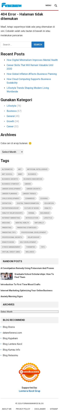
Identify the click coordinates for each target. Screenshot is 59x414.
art (19, 169)
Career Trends (29, 194)
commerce (29, 198)
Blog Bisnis (9, 327)
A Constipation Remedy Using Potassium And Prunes (27, 268)
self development (28, 242)
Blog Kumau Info (11, 349)
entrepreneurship (10, 208)
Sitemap (54, 409)
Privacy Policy (23, 409)
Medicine (6, 223)
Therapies (30, 247)
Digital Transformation (28, 203)
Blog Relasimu (10, 355)
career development (11, 189)
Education (49, 203)
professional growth (12, 237)
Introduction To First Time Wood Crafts (20, 284)
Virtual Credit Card (11, 252)
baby (20, 174)
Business (12, 111)
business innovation (33, 179)
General (11, 116)
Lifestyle (11, 105)
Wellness (30, 252)
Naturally (39, 223)
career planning (9, 194)
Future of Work (32, 208)
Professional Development (33, 232)
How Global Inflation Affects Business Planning (32, 74)
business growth (10, 179)
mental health (22, 223)
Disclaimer (40, 409)
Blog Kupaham (10, 338)
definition (6, 203)
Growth (10, 121)
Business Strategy (10, 184)
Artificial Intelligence (37, 169)
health (47, 208)
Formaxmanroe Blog (33, 403)
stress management (11, 247)
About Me (6, 409)
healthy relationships (12, 213)
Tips (43, 247)
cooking (44, 198)
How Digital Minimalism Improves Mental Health (32, 60)
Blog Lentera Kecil (12, 344)
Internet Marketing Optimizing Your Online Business (26, 290)
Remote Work (8, 242)
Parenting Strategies (26, 228)
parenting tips (9, 232)
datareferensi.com (12, 332)
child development (11, 198)
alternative (7, 169)
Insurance (44, 213)
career (28, 184)
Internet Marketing (11, 218)
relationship (33, 237)
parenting (6, 228)
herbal (31, 213)
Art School (7, 174)
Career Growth (33, 189)
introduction (32, 218)
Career (10, 126)
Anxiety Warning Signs (12, 296)
